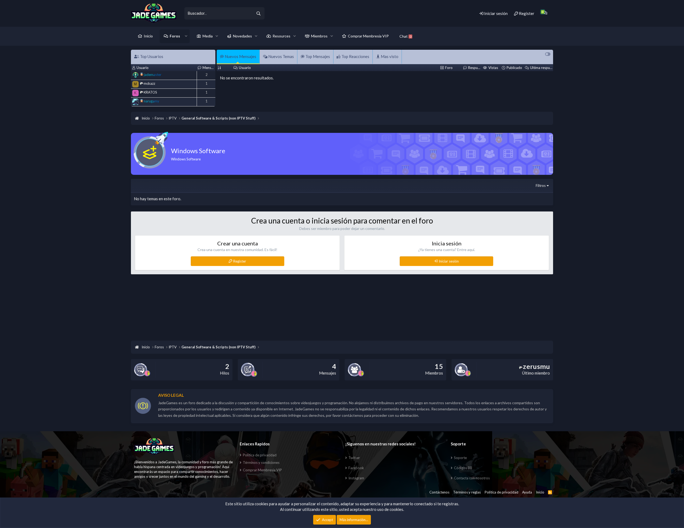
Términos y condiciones (261, 462)
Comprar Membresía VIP (368, 36)
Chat (405, 36)
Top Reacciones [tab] (355, 56)
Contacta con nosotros (472, 478)
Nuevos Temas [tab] (280, 56)
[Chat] (544, 13)
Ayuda (527, 492)
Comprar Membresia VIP (262, 470)
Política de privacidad (260, 455)
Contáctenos (439, 492)
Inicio (148, 36)
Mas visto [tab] (389, 56)
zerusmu (536, 366)
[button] (186, 36)
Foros (175, 36)
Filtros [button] (541, 185)
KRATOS (150, 92)
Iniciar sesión (449, 261)
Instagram (356, 478)
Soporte (460, 458)
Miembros (319, 36)
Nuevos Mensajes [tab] (240, 56)
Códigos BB (463, 468)
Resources (281, 36)
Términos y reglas (467, 492)
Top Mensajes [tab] (317, 56)
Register (239, 261)
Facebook (356, 468)
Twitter (354, 458)
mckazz (149, 83)
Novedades (242, 36)
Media (208, 36)
